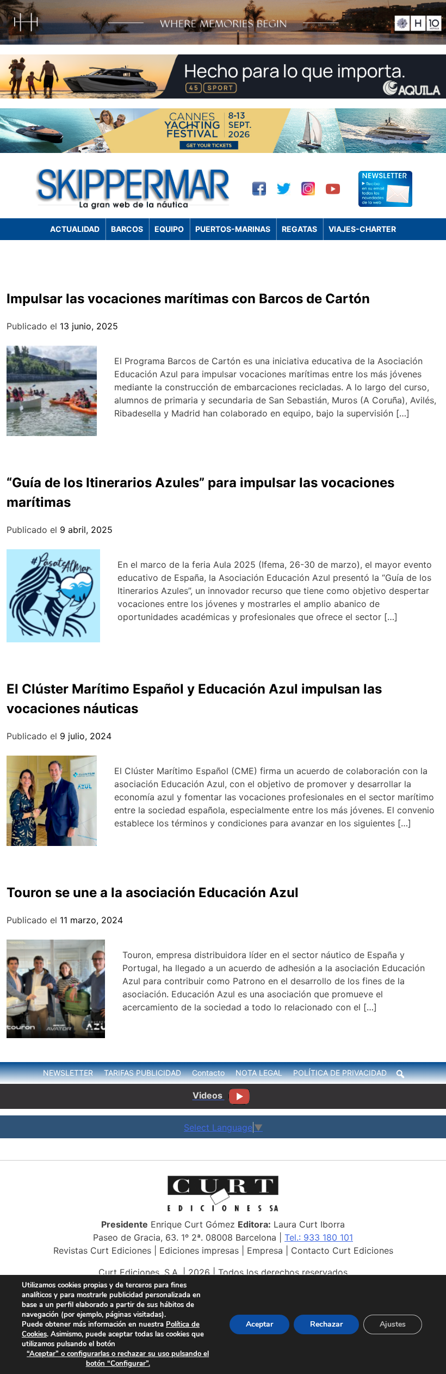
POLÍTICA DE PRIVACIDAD (340, 1072)
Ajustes (393, 1324)
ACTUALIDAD (75, 229)
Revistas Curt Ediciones (102, 1250)
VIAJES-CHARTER (362, 229)
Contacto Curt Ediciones (342, 1250)
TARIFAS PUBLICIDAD (142, 1072)
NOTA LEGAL (259, 1072)
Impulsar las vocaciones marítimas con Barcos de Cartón (188, 298)
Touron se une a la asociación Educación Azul (153, 892)
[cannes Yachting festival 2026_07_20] (223, 149)
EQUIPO (169, 229)
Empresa (265, 1250)
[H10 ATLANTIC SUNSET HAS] (223, 41)
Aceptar (259, 1324)
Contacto (208, 1072)
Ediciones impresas (199, 1250)
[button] (400, 1074)
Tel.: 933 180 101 (318, 1237)
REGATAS (299, 229)
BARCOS (127, 229)
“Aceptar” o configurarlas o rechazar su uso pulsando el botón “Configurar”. (118, 1359)
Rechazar (326, 1324)
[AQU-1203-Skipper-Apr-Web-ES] (223, 95)
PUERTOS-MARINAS (232, 229)
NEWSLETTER (68, 1072)
